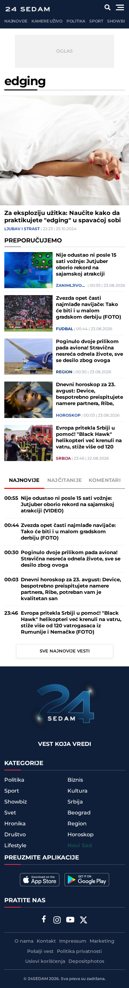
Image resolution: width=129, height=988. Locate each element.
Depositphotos (86, 961)
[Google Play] (86, 879)
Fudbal (64, 329)
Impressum (72, 941)
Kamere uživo (47, 21)
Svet (10, 813)
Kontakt (46, 941)
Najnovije (15, 21)
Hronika (15, 824)
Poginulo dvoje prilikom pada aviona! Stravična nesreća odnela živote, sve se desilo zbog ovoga (89, 351)
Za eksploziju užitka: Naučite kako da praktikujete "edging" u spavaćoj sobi (62, 217)
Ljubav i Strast (22, 229)
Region (64, 372)
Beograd (79, 813)
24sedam (38, 979)
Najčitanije (64, 480)
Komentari (105, 480)
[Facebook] (44, 920)
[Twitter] (84, 921)
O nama (24, 941)
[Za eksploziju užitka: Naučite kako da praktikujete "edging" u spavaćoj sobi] (64, 150)
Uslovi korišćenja (45, 961)
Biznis (75, 780)
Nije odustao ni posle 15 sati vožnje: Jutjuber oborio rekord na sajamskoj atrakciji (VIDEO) (86, 264)
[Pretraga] (108, 7)
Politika (75, 21)
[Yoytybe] (70, 921)
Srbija (63, 458)
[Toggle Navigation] (120, 7)
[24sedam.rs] (27, 9)
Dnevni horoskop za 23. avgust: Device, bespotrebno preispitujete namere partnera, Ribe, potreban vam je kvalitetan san (89, 394)
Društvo (15, 835)
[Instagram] (57, 921)
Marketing (102, 941)
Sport (96, 21)
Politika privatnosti (79, 951)
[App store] (40, 879)
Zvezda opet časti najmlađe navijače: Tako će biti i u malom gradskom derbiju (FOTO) (88, 307)
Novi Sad (79, 846)
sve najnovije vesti (65, 651)
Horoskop (68, 415)
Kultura (77, 791)
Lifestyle (15, 846)
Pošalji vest (40, 951)
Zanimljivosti (71, 286)
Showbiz (117, 21)
